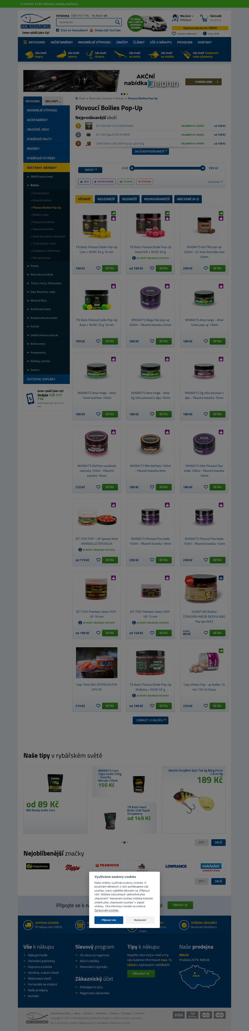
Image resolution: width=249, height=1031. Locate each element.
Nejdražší (129, 199)
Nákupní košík (37, 955)
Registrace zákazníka (94, 993)
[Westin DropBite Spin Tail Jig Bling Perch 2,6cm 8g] (194, 799)
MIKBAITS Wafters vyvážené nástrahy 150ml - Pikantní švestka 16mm (96, 470)
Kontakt (205, 42)
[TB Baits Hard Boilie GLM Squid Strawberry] (110, 820)
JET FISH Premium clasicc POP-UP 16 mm (96, 614)
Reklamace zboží (39, 978)
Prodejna (184, 42)
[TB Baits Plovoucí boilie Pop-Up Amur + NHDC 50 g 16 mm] (96, 298)
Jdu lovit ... (53, 101)
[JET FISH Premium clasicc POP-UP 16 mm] (96, 589)
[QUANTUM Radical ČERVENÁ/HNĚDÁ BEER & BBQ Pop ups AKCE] (204, 589)
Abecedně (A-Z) (188, 199)
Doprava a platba (40, 966)
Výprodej (146, 181)
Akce (86, 181)
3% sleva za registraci (94, 955)
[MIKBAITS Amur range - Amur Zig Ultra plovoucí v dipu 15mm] (150, 371)
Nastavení (140, 919)
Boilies (120, 98)
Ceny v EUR (213, 33)
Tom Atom (102, 1023)
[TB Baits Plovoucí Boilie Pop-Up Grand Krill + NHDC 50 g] (150, 225)
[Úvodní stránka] (34, 21)
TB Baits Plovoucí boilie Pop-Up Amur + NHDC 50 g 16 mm (96, 322)
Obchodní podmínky (41, 960)
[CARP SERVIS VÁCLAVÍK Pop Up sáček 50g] (88, 143)
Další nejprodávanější (149, 151)
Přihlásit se (141, 974)
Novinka (128, 181)
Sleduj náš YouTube (107, 30)
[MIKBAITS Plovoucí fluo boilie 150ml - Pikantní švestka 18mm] (150, 516)
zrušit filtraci (214, 181)
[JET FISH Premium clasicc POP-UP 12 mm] (150, 589)
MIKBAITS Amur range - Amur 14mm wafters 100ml (96, 395)
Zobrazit (149, 720)
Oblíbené (98, 268)
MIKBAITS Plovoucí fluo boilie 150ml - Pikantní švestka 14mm (204, 541)
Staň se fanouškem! (74, 30)
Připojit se (180, 905)
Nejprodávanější (157, 199)
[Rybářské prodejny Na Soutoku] (199, 976)
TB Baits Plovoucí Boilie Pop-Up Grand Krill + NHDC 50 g (150, 249)
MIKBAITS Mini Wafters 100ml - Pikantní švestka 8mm (150, 468)
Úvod (82, 98)
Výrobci (88, 1013)
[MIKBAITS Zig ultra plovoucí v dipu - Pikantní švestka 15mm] (204, 371)
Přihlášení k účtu (91, 987)
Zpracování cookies (106, 910)
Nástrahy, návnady (100, 98)
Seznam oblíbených (187, 33)
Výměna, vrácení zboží (43, 972)
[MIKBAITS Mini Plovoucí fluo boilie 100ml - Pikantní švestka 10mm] (204, 443)
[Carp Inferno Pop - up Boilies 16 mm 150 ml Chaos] (204, 662)
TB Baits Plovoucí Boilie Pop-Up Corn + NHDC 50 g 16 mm (97, 249)
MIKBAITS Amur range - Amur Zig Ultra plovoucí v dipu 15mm (150, 395)
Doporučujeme (105, 181)
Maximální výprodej (93, 966)
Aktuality (101, 1013)
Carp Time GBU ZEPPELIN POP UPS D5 (96, 687)
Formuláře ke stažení (42, 984)
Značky (122, 42)
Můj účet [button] (186, 18)
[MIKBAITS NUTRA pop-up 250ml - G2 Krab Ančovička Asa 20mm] (204, 225)
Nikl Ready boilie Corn (40, 810)
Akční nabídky (62, 42)
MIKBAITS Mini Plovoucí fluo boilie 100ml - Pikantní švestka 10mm (204, 470)
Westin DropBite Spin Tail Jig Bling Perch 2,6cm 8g (195, 772)
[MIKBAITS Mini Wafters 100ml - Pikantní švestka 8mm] (150, 443)
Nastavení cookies (120, 1023)
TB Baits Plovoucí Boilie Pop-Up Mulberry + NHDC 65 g (150, 687)
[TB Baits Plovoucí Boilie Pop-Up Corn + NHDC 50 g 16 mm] (96, 225)
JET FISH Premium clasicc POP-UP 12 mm (150, 614)
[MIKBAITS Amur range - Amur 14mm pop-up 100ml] (204, 298)
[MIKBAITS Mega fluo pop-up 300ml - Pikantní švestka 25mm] (150, 298)
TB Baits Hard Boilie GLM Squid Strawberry (138, 810)
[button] (218, 842)
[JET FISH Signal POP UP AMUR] (88, 134)
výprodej (94, 42)
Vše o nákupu (161, 42)
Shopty (83, 1023)
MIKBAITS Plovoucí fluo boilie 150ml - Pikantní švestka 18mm (150, 541)
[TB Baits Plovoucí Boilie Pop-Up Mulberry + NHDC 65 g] (150, 662)
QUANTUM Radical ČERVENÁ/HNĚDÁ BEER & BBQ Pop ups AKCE (204, 616)
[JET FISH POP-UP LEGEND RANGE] (88, 126)
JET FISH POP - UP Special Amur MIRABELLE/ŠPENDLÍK (96, 541)
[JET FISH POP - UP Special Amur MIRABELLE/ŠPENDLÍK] (96, 516)
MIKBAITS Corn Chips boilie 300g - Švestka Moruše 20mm (109, 775)
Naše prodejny (38, 990)
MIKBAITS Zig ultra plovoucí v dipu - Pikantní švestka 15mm (204, 395)
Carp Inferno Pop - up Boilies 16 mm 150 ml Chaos (204, 687)
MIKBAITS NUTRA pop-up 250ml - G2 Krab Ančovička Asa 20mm (204, 252)
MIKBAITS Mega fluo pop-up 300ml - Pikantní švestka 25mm (150, 322)
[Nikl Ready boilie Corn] (55, 784)
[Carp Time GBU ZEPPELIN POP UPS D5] (96, 662)
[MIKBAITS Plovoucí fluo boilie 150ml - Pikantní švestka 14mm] (204, 516)
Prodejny (126, 1013)
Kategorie (37, 42)
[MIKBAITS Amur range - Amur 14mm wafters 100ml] (96, 371)
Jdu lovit (40, 55)
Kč (126, 168)
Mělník (184, 954)
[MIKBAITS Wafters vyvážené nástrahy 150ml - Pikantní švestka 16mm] (96, 443)
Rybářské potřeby (61, 1013)
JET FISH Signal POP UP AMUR (113, 135)
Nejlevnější (106, 199)
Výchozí (84, 199)
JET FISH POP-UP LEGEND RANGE (115, 126)
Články (139, 42)
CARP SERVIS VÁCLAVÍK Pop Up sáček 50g (120, 143)
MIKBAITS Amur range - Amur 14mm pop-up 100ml (204, 322)
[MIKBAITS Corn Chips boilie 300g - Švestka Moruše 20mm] (139, 784)
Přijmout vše (109, 919)
